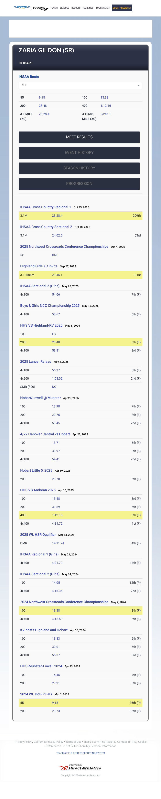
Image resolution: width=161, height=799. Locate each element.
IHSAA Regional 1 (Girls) (39, 554)
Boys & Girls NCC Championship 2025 (50, 305)
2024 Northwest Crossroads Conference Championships (64, 602)
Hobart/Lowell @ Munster (40, 398)
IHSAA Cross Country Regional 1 (45, 207)
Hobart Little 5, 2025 (36, 470)
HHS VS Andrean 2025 (38, 490)
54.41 (56, 459)
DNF (55, 255)
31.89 (56, 507)
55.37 (56, 370)
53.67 (56, 314)
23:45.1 (106, 114)
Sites (87, 741)
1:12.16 (106, 106)
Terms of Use (73, 741)
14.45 (56, 675)
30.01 (56, 647)
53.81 (56, 350)
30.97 (56, 451)
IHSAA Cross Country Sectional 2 (46, 227)
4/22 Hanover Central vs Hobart (45, 434)
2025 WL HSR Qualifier (38, 534)
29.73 (56, 711)
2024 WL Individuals (36, 694)
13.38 (104, 97)
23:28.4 (44, 114)
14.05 (56, 582)
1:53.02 (57, 378)
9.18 (42, 97)
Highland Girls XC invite (39, 266)
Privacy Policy (23, 741)
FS (54, 334)
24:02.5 (57, 235)
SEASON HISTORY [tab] (79, 168)
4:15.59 (57, 619)
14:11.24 (58, 543)
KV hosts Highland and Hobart (44, 630)
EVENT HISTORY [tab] (79, 152)
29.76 (56, 415)
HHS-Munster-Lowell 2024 (41, 666)
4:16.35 (57, 591)
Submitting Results (103, 741)
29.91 (56, 683)
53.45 (56, 423)
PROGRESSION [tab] (79, 183)
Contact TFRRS (126, 741)
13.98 (56, 406)
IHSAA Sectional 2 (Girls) (39, 286)
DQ (54, 387)
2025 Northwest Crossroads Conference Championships (64, 246)
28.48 (43, 106)
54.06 (56, 294)
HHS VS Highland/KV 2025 (41, 325)
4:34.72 (57, 523)
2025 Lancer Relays (35, 361)
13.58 (56, 498)
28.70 (56, 479)
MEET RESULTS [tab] (79, 137)
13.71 (56, 443)
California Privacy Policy (48, 741)
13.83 (56, 638)
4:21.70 (57, 563)
